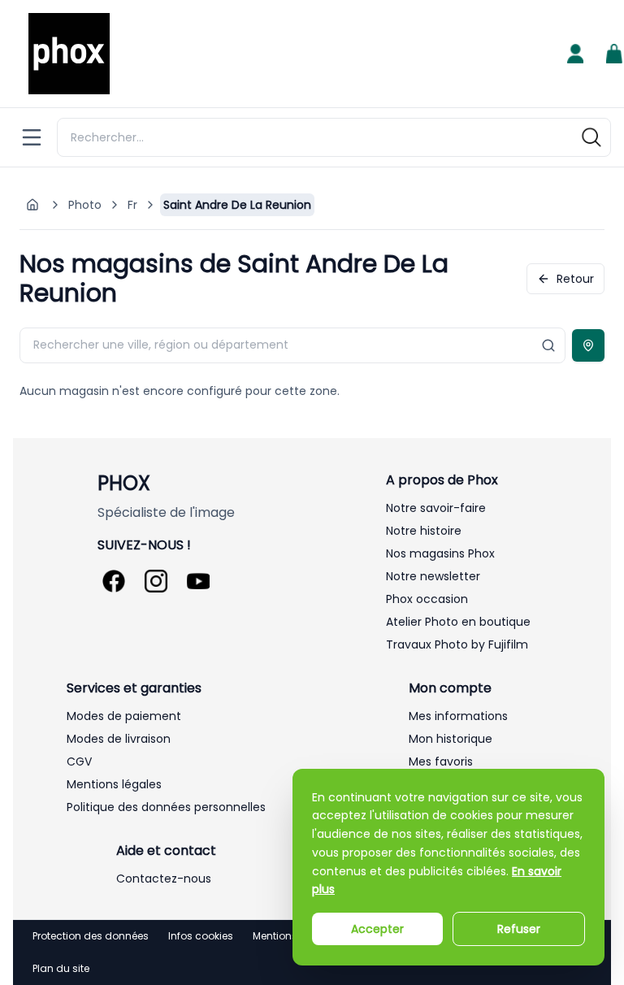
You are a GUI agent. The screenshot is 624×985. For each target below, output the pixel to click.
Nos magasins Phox (440, 553)
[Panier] (614, 53)
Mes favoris (441, 761)
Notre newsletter (433, 576)
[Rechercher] (591, 137)
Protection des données (90, 936)
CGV (79, 761)
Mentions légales (114, 784)
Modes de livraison (119, 739)
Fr (132, 205)
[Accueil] (69, 53)
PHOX (124, 484)
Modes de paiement (124, 716)
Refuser (518, 929)
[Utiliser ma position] (588, 345)
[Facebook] (114, 581)
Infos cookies (200, 936)
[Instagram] (156, 581)
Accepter (377, 929)
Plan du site (60, 968)
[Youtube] (198, 581)
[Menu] (31, 137)
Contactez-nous (163, 878)
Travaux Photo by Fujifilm (457, 644)
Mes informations (458, 716)
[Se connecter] (575, 53)
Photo (85, 205)
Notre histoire (424, 531)
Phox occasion (427, 599)
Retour (575, 279)
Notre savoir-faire (436, 508)
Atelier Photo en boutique (458, 622)
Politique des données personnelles (166, 807)
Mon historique (450, 739)
